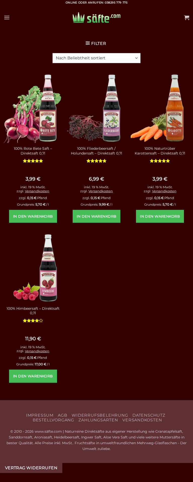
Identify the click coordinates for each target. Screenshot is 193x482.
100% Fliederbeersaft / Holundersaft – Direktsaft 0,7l (96, 150)
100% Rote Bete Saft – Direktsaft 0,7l (33, 150)
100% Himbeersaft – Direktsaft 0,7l (33, 310)
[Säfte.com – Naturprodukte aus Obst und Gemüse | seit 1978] (96, 17)
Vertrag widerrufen (31, 467)
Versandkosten (37, 191)
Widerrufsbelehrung (100, 415)
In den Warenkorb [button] (33, 216)
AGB (62, 415)
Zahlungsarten (98, 420)
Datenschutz (148, 415)
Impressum (40, 415)
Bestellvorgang (53, 420)
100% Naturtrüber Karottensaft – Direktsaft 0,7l (160, 150)
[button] (7, 17)
